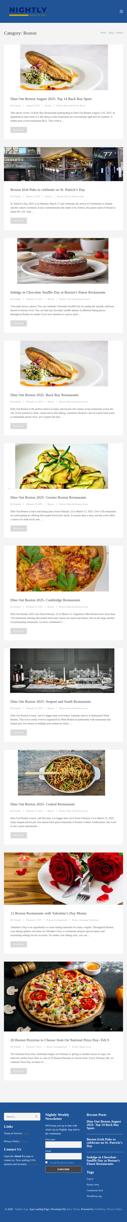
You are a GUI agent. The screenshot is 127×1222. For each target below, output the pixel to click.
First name (50, 1139)
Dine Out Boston (71, 105)
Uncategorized (60, 920)
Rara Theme (73, 1209)
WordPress (100, 1209)
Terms (26, 1133)
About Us (33, 1164)
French (87, 299)
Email (48, 1151)
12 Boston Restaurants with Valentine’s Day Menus (48, 913)
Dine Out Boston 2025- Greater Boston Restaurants (48, 497)
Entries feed (93, 1184)
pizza (88, 1047)
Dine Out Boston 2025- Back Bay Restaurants (44, 395)
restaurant (84, 920)
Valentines (94, 920)
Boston (48, 105)
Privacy (24, 1141)
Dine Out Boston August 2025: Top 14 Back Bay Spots (51, 99)
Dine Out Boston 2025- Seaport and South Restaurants (50, 701)
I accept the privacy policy (61, 1162)
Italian (82, 1047)
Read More (19, 130)
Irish (66, 196)
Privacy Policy (114, 1209)
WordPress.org (94, 1196)
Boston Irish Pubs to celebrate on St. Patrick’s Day (47, 190)
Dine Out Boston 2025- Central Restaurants (42, 804)
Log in (90, 1178)
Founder (17, 105)
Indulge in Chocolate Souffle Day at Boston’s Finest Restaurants (58, 292)
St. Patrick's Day (76, 196)
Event (82, 105)
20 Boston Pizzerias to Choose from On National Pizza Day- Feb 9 (59, 1040)
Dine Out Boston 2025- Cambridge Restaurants (45, 600)
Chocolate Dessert (75, 299)
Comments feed (95, 1190)
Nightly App (21, 1209)
